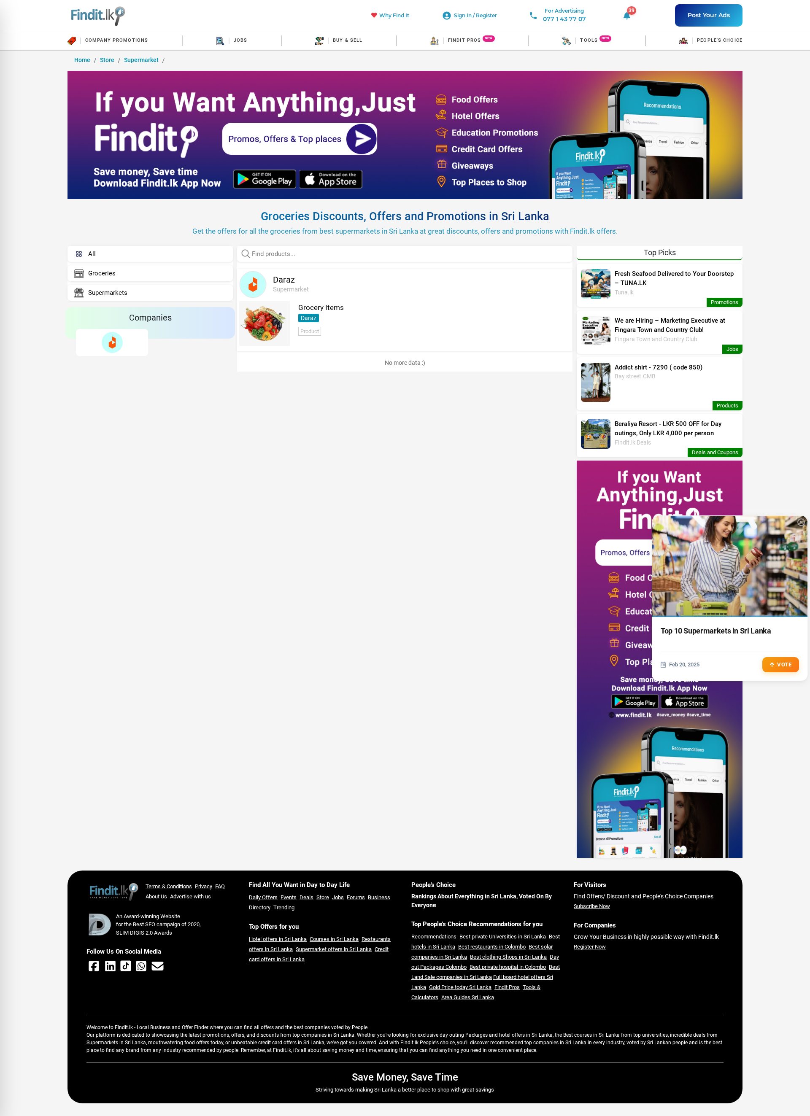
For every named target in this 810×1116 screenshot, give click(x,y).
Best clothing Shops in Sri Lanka (508, 957)
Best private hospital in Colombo (508, 967)
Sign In (463, 15)
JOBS (240, 40)
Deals (306, 897)
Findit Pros (507, 987)
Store (107, 60)
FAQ (220, 886)
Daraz (308, 318)
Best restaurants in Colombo (492, 946)
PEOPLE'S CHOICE (719, 40)
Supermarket (141, 60)
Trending (283, 907)
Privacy (203, 886)
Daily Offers (263, 897)
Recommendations (433, 936)
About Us (156, 896)
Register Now (590, 946)
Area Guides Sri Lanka (467, 997)
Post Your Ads (709, 15)
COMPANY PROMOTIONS (116, 40)
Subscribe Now (592, 906)
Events (289, 897)
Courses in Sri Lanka (334, 939)
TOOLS (589, 40)
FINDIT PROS (464, 40)
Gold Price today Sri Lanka (460, 987)
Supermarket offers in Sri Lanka (334, 949)
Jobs (338, 897)
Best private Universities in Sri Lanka (502, 936)
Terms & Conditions (169, 886)
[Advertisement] (150, 404)
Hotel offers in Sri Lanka (278, 939)
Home (82, 60)
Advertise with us (190, 896)
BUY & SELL (347, 40)
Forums (356, 897)
